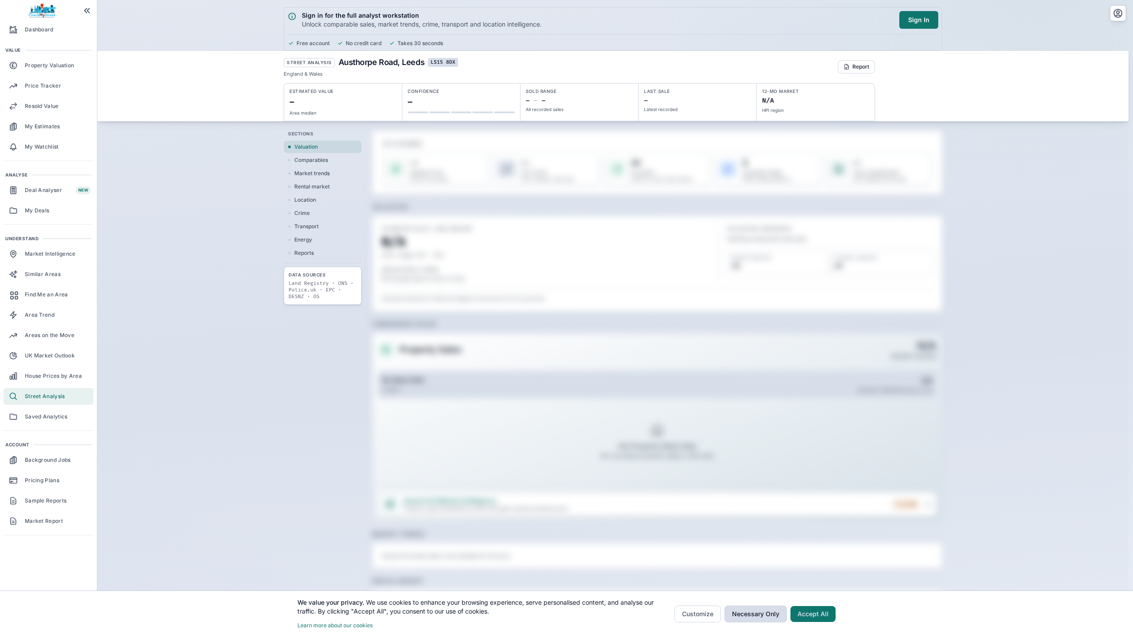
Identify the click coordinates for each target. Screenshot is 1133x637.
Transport (306, 226)
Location (305, 199)
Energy (303, 239)
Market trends (312, 173)
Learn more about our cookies (335, 625)
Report (860, 66)
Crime (302, 213)
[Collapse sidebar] (87, 10)
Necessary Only (755, 614)
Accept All (813, 614)
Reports (304, 252)
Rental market (312, 186)
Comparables (311, 160)
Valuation (306, 146)
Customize (697, 614)
